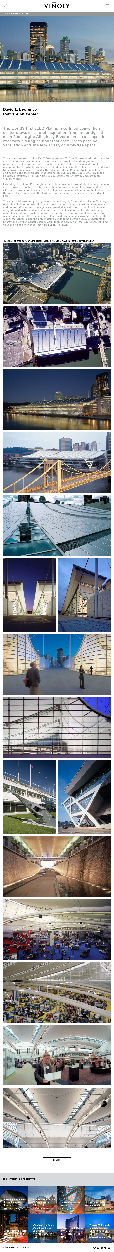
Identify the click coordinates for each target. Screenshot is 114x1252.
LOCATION (24, 14)
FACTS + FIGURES (61, 241)
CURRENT (14, 14)
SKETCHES (19, 241)
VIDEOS (47, 241)
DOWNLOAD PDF (86, 241)
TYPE (6, 14)
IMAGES (8, 241)
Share (57, 1160)
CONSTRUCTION (34, 241)
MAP (74, 241)
